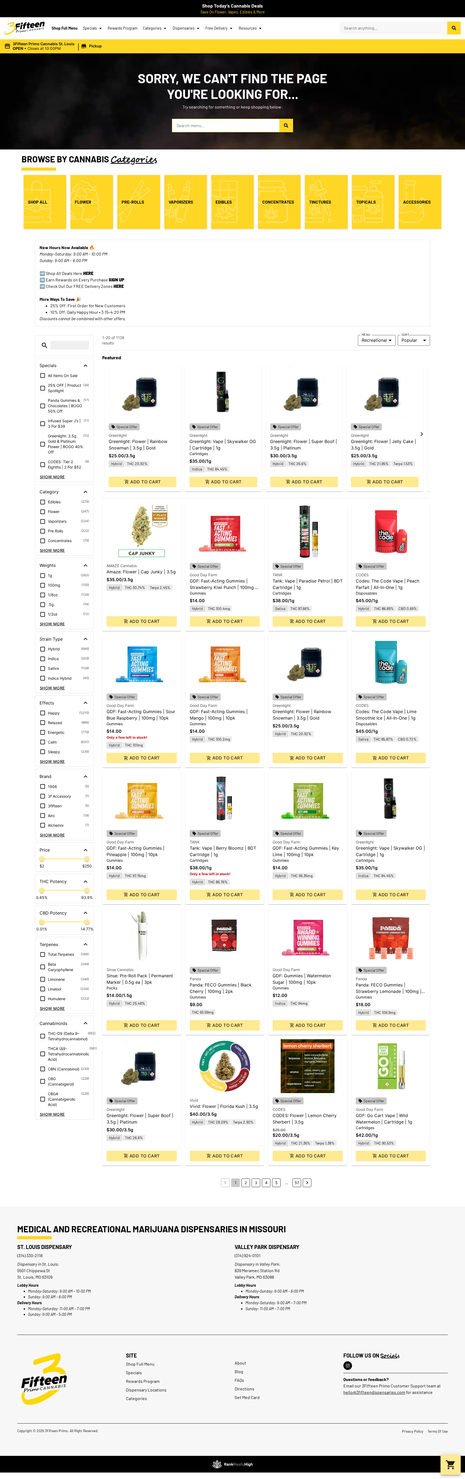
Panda (195, 978)
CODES (362, 575)
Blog (239, 1371)
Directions (244, 1388)
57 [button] (297, 1182)
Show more (52, 477)
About (240, 1362)
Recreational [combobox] (374, 340)
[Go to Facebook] (347, 1365)
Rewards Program (123, 28)
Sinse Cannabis (120, 969)
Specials (90, 28)
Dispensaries (183, 28)
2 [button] (246, 1182)
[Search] (454, 28)
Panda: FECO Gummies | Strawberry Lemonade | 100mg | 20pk (388, 991)
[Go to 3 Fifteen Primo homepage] (24, 28)
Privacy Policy (412, 1431)
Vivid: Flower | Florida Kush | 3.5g (224, 1106)
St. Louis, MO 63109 (34, 1276)
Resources (248, 28)
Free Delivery (216, 28)
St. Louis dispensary (44, 1247)
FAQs (239, 1380)
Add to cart (145, 481)
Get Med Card (247, 1397)
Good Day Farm (203, 575)
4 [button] (266, 1182)
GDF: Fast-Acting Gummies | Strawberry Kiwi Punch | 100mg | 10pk (223, 587)
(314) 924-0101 (247, 1255)
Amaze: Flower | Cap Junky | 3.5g (141, 571)
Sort (405, 334)
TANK (278, 575)
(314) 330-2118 (30, 1255)
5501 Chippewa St (33, 1270)
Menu (366, 334)
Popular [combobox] (409, 340)
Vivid (194, 1100)
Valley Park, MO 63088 (254, 1276)
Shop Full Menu (65, 28)
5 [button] (276, 1182)
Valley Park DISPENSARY (267, 1247)
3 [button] (256, 1182)
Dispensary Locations (146, 1389)
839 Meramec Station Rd (257, 1270)
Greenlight (118, 435)
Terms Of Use (438, 1431)
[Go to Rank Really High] (232, 1464)
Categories (152, 28)
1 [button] (236, 1182)
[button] (53, 46)
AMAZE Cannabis (122, 565)
